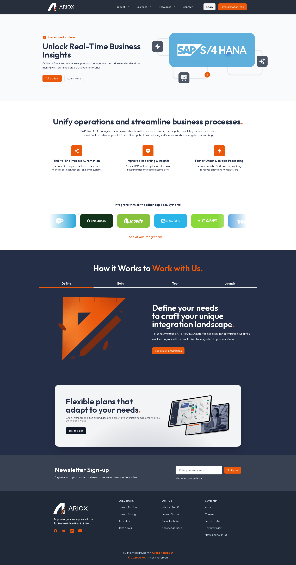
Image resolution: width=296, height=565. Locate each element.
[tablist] (148, 283)
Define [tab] (66, 283)
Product (120, 7)
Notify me (232, 470)
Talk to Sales (76, 430)
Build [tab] (120, 283)
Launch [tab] (230, 283)
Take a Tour (52, 78)
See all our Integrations (168, 351)
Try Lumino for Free (232, 7)
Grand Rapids (161, 552)
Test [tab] (175, 283)
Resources (165, 7)
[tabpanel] (148, 326)
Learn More (74, 78)
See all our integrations (145, 237)
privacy (197, 478)
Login (209, 7)
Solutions (142, 7)
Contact (188, 7)
